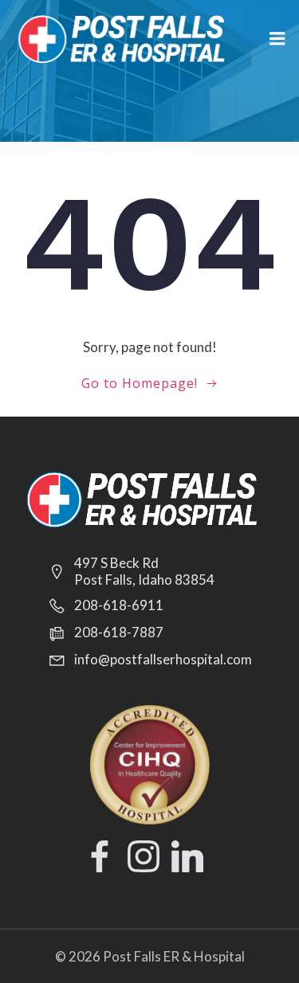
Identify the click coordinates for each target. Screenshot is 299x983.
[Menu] (277, 39)
